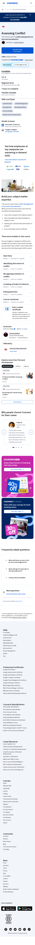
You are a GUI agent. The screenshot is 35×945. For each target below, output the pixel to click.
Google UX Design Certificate (11, 683)
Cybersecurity (7, 638)
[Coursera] (12, 3)
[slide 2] (16, 447)
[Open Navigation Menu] (4, 3)
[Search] (31, 3)
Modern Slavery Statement (11, 889)
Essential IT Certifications (10, 757)
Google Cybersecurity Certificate (12, 672)
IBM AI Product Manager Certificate (13, 688)
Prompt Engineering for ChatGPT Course (15, 728)
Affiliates (5, 887)
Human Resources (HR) (9, 646)
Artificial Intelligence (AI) (10, 635)
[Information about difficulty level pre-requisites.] (19, 85)
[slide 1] (13, 447)
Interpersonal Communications (12, 115)
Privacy (5, 871)
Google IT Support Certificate (11, 678)
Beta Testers (7, 841)
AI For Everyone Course (10, 712)
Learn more (29, 60)
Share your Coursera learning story (13, 770)
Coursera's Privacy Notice (18, 618)
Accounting (6, 632)
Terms (5, 868)
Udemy (5, 823)
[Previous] (4, 432)
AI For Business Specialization (11, 709)
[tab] (8, 366)
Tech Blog (6, 849)
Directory (6, 884)
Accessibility (6, 876)
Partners (5, 839)
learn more (19, 601)
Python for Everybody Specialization (13, 731)
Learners (5, 836)
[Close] (30, 15)
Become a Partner (8, 815)
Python (5, 654)
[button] (13, 351)
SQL (4, 656)
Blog (4, 844)
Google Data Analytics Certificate (12, 675)
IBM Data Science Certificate (11, 691)
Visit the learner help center (16, 594)
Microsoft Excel (7, 648)
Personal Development (19, 9)
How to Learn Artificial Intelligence (13, 762)
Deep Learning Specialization (11, 717)
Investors (6, 866)
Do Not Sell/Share (8, 892)
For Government (8, 810)
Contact (5, 879)
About (5, 783)
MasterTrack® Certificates (10, 802)
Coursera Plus (7, 796)
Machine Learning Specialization (12, 725)
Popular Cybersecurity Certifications (13, 767)
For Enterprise (7, 807)
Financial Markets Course (10, 723)
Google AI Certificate (9, 670)
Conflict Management (21, 104)
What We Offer (7, 786)
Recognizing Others (20, 107)
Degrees (5, 804)
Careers (5, 791)
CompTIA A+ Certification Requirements (14, 749)
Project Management (9, 651)
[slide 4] (21, 447)
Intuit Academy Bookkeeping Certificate (14, 693)
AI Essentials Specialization (11, 707)
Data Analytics (7, 640)
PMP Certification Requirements (12, 764)
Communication (7, 104)
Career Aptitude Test (9, 744)
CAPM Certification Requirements (12, 747)
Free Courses (7, 820)
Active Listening (7, 111)
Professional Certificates (10, 799)
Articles (5, 881)
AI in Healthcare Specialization (12, 715)
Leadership (6, 788)
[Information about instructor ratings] (14, 329)
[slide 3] (18, 447)
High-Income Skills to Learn (11, 759)
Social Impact (7, 817)
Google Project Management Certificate (14, 680)
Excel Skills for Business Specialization (14, 720)
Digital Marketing (8, 643)
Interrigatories (7, 107)
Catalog (5, 794)
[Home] (2, 9)
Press (5, 863)
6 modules (6, 71)
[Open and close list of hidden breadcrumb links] (8, 9)
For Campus (6, 812)
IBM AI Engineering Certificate (11, 685)
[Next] (31, 432)
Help (4, 873)
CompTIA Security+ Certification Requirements (12, 753)
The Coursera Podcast (9, 847)
